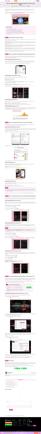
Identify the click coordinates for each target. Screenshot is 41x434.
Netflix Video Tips (10, 415)
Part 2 (11, 43)
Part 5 (32, 50)
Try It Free (29, 287)
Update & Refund (24, 423)
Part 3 (31, 45)
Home (6, 415)
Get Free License (24, 424)
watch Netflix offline (25, 86)
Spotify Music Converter (14, 422)
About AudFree (19, 421)
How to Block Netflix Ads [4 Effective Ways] (10, 383)
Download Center (8, 424)
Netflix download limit (32, 281)
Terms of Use (19, 422)
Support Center (24, 421)
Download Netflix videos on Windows (11, 287)
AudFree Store (8, 422)
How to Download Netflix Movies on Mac (10, 385)
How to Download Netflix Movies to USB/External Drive (11, 384)
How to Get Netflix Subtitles (11, 335)
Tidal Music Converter (14, 423)
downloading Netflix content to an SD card (13, 189)
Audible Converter (14, 425)
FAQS (23, 422)
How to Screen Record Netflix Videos (10, 387)
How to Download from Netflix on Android (10, 386)
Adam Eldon (10, 372)
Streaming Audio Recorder (15, 421)
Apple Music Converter (14, 424)
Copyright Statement (20, 425)
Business (19, 424)
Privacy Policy (19, 423)
